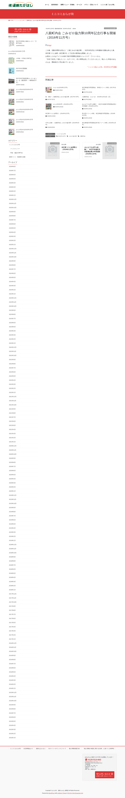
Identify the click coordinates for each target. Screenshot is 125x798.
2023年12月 (12, 298)
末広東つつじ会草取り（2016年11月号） (57, 113)
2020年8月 (12, 462)
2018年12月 (12, 544)
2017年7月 (12, 614)
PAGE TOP (120, 772)
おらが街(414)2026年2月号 (24, 129)
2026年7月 (12, 170)
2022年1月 (12, 392)
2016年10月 (12, 651)
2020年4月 (12, 479)
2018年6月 (12, 569)
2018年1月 (12, 590)
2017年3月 (12, 631)
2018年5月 (12, 573)
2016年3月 (12, 680)
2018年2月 (12, 585)
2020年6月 (12, 470)
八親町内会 (82, 136)
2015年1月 (12, 737)
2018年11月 (12, 548)
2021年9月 (12, 409)
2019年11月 (12, 499)
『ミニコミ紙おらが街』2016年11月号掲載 (102, 67)
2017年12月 (12, 594)
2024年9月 (12, 261)
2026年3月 (12, 187)
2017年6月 (12, 618)
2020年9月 (12, 458)
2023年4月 (12, 331)
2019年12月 (12, 495)
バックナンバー (15, 148)
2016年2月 (12, 684)
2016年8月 (12, 659)
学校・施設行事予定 (16, 153)
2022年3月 (12, 384)
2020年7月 (12, 466)
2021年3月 (12, 433)
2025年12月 (12, 199)
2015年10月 (12, 700)
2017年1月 (12, 639)
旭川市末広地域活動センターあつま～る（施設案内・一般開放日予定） (26, 80)
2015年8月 (12, 709)
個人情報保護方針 (74, 748)
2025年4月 (12, 232)
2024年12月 (12, 248)
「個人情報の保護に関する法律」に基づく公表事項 (98, 748)
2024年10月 (12, 257)
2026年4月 (12, 183)
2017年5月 (12, 622)
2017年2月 (12, 635)
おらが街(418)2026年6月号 (24, 89)
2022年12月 (12, 347)
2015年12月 (12, 692)
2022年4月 (12, 380)
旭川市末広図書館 (21, 68)
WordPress (52, 793)
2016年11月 (12, 647)
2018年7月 (12, 565)
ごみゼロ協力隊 (72, 136)
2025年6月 (12, 224)
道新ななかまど (41, 748)
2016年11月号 (62, 136)
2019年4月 (12, 528)
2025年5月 (12, 228)
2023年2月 (12, 339)
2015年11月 (12, 696)
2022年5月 (12, 376)
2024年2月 (12, 290)
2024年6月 (12, 273)
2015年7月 (12, 713)
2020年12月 (12, 446)
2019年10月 (12, 503)
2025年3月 (12, 236)
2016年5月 (12, 672)
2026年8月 (12, 166)
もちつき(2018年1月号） (61, 87)
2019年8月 (12, 511)
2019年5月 (12, 524)
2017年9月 (12, 606)
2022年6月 (12, 372)
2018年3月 (12, 581)
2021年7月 (12, 417)
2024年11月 (12, 253)
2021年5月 (12, 425)
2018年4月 (12, 577)
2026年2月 (12, 191)
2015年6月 (12, 717)
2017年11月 (12, 598)
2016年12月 (12, 643)
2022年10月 (12, 355)
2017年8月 (12, 610)
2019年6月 (12, 520)
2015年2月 (12, 733)
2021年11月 (12, 400)
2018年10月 (12, 553)
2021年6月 (12, 421)
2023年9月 (12, 310)
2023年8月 (12, 314)
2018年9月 (12, 557)
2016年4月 (12, 676)
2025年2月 (12, 240)
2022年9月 (12, 359)
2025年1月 (12, 244)
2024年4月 (12, 281)
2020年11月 (12, 450)
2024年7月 (12, 269)
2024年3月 (12, 285)
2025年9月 (12, 211)
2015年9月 (12, 705)
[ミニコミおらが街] (53, 146)
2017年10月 (12, 602)
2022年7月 (12, 368)
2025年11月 (12, 203)
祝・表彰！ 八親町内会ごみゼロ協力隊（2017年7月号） (62, 97)
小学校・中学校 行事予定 (24, 58)
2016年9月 (12, 655)
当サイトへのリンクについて (57, 748)
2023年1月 (12, 343)
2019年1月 (12, 540)
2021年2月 (12, 437)
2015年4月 (12, 725)
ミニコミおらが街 (110, 28)
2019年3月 (12, 532)
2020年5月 (12, 474)
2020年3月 (12, 483)
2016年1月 (12, 688)
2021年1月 (12, 442)
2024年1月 (12, 294)
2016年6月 (12, 668)
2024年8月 (12, 265)
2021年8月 (12, 413)
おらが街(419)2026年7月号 (16, 51)
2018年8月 (12, 561)
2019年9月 (12, 507)
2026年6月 (12, 174)
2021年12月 (12, 396)
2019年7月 (12, 516)
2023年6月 (12, 322)
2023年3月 (12, 335)
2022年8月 (12, 364)
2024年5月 (12, 277)
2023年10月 (12, 306)
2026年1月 (12, 195)
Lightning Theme (61, 793)
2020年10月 (12, 454)
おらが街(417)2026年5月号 (24, 99)
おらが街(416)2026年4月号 (24, 109)
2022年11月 (12, 351)
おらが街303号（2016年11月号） (63, 104)
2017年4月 (12, 627)
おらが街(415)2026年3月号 (24, 119)
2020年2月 (12, 487)
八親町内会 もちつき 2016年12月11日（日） (96, 97)
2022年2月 (12, 388)
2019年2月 (12, 536)
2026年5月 (12, 179)
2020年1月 (12, 491)
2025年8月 (12, 216)
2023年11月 (12, 302)
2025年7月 (12, 220)
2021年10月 (12, 405)
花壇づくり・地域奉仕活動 (17, 157)
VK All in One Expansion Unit (75, 793)
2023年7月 (12, 318)
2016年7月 (12, 663)
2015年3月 (12, 729)
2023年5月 (12, 327)
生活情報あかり (28, 748)
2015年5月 (12, 721)
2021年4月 (12, 429)
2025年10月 (12, 207)
